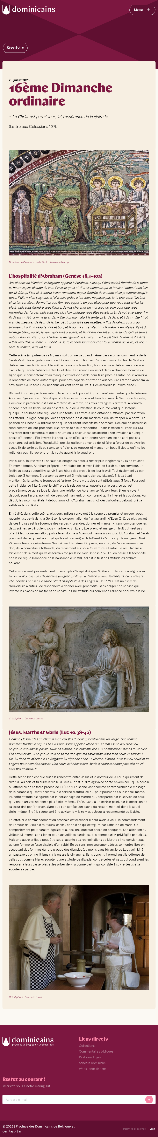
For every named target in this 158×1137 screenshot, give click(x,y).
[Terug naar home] (33, 10)
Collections (87, 1045)
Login (153, 1128)
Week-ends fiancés (92, 1069)
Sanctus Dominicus (92, 1063)
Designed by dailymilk (134, 1129)
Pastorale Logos (90, 1057)
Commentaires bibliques (96, 1051)
